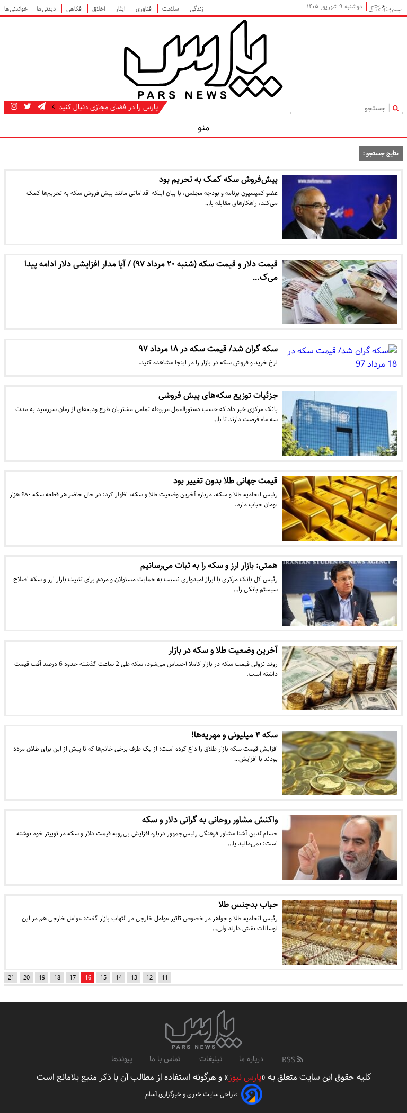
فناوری (144, 8)
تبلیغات (210, 1059)
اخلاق (99, 8)
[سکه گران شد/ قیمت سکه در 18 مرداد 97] (339, 357)
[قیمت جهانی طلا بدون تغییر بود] (339, 508)
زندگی (197, 8)
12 (149, 977)
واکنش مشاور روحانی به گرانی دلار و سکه (210, 819)
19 (42, 977)
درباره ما (251, 1059)
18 (57, 977)
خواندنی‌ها (16, 8)
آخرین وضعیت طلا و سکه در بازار (223, 650)
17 (72, 977)
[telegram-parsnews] (40, 107)
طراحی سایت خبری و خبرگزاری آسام (191, 1094)
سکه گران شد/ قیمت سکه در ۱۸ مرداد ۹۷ (208, 348)
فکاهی (74, 8)
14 (119, 977)
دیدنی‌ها (47, 8)
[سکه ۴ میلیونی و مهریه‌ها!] (339, 763)
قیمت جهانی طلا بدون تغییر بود (225, 480)
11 (165, 977)
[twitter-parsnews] (26, 107)
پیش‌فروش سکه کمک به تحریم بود (218, 179)
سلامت (171, 8)
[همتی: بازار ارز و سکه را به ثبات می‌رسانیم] (339, 593)
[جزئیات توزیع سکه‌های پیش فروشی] (339, 423)
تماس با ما (165, 1059)
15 (103, 977)
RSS (289, 1060)
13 (134, 977)
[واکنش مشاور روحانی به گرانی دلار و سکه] (339, 847)
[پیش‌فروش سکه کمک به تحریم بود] (339, 207)
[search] (398, 108)
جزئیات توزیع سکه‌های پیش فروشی (218, 395)
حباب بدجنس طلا (248, 904)
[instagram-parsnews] (14, 107)
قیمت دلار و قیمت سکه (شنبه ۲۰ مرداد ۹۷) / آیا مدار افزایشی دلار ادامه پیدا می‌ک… (151, 270)
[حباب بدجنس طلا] (339, 932)
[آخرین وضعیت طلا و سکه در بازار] (339, 678)
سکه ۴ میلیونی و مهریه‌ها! (234, 735)
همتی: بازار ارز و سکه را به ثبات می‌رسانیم (209, 565)
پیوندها (121, 1059)
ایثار (121, 8)
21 (11, 977)
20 (26, 977)
